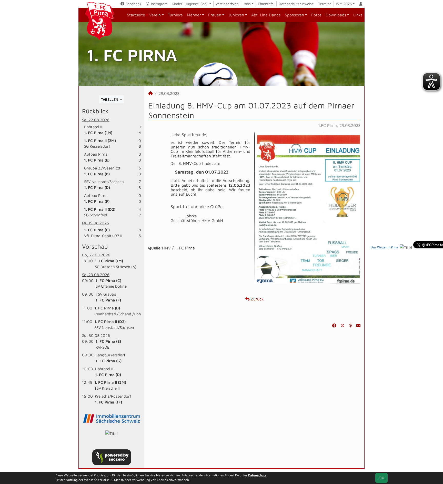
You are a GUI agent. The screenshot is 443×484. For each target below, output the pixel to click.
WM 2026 (344, 4)
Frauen (214, 15)
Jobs (247, 4)
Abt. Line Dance (266, 15)
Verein (155, 15)
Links (358, 15)
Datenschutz (257, 475)
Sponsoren (294, 15)
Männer (194, 15)
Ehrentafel (266, 4)
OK (381, 478)
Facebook (133, 4)
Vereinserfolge (227, 4)
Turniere (175, 15)
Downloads (336, 15)
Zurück (256, 299)
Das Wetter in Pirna (384, 247)
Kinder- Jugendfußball (190, 4)
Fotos (316, 15)
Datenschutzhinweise (296, 4)
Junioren (236, 15)
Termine (324, 4)
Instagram (159, 4)
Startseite (136, 15)
